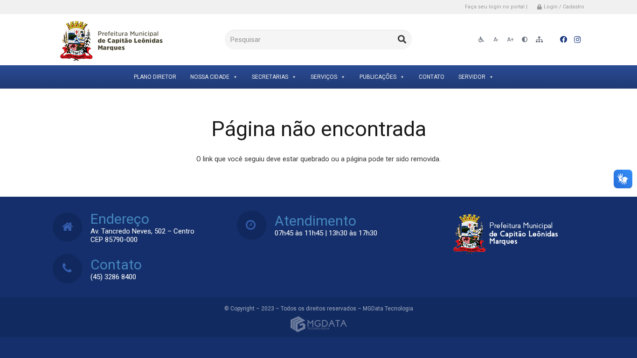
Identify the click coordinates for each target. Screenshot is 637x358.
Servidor (471, 77)
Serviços (324, 77)
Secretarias (270, 77)
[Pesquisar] (402, 39)
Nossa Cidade (209, 77)
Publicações (378, 77)
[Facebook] (563, 40)
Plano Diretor (155, 77)
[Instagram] (577, 40)
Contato (431, 77)
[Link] (110, 40)
